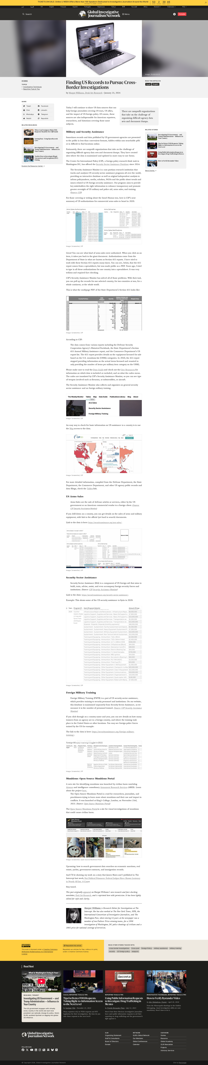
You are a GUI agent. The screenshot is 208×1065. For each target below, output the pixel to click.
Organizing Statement (113, 1035)
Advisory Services (167, 1050)
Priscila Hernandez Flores (116, 1008)
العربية (32, 7)
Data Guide (98, 369)
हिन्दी (123, 7)
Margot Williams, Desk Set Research (85, 93)
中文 (183, 7)
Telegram (44, 114)
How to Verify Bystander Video (163, 998)
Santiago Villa (70, 1008)
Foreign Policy (146, 948)
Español (75, 7)
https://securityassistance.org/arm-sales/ (105, 522)
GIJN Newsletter (167, 1044)
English (51, 7)
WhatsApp (30, 114)
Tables (90, 488)
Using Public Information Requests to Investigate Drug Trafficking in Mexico (124, 1001)
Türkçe (113, 7)
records (112, 951)
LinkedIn (43, 110)
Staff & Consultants (112, 1038)
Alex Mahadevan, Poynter (158, 1002)
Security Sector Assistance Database (112, 164)
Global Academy (167, 1041)
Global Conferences (140, 1041)
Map (72, 428)
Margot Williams (92, 908)
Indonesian (171, 7)
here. (84, 790)
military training (175, 948)
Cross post (135, 948)
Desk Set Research (83, 895)
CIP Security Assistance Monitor (103, 589)
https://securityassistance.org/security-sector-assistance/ (105, 595)
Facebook (44, 106)
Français (63, 7)
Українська (101, 7)
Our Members (138, 1038)
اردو (23, 7)
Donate (182, 14)
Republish (44, 118)
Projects (164, 1047)
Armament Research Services (113, 787)
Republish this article (73, 945)
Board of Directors (112, 1041)
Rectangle (182, 1062)
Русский (134, 7)
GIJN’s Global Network (141, 1035)
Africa (145, 7)
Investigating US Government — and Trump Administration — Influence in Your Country (41, 1001)
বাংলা (42, 7)
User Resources (128, 369)
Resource (164, 1038)
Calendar (136, 1044)
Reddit (28, 118)
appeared (87, 892)
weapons (135, 951)
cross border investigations (119, 948)
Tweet (28, 106)
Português (87, 7)
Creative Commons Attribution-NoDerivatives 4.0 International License (39, 951)
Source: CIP (76, 192)
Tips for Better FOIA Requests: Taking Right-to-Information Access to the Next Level (83, 1001)
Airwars (69, 787)
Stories (25, 81)
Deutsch (157, 7)
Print (28, 110)
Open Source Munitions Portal (97, 803)
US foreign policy (123, 951)
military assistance (160, 948)
